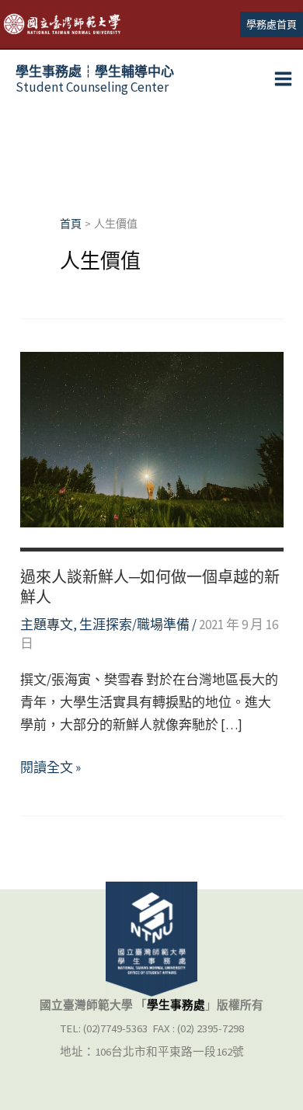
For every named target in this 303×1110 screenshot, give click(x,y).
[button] (271, 24)
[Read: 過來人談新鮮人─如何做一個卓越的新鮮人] (152, 438)
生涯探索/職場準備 (134, 624)
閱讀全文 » (50, 768)
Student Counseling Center (95, 79)
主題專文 (46, 624)
